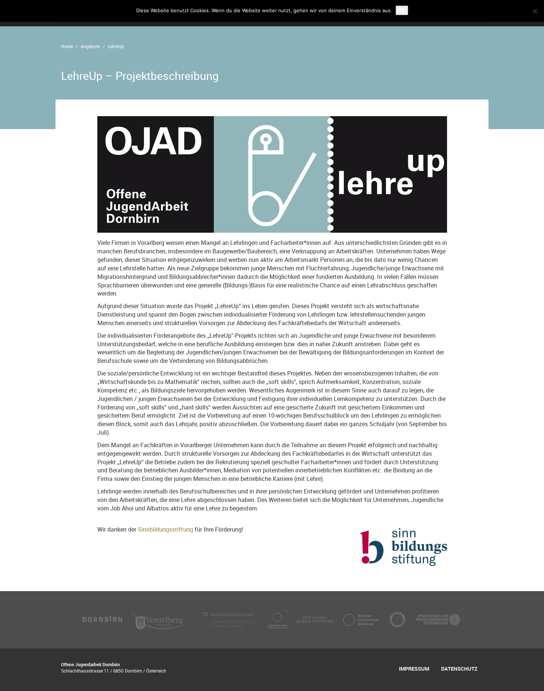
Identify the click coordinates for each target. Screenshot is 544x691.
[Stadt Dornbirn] (102, 619)
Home (67, 46)
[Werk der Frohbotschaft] (362, 619)
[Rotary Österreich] (398, 619)
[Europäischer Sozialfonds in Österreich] (278, 619)
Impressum (414, 668)
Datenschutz (459, 668)
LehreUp (116, 46)
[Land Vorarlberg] (161, 619)
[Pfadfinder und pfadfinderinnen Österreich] (438, 619)
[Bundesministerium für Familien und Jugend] (229, 619)
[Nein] (534, 11)
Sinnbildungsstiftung (166, 529)
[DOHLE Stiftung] (316, 619)
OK (402, 10)
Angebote (90, 46)
